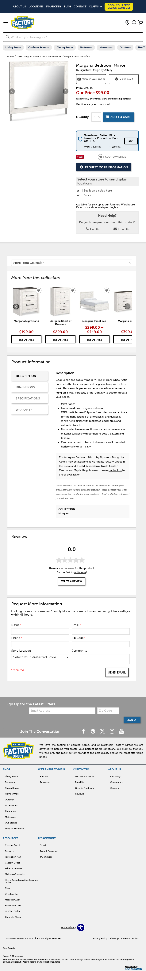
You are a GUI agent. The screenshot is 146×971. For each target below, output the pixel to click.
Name (16, 625)
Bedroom (86, 47)
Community (116, 782)
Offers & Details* (130, 938)
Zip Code (78, 638)
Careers (114, 788)
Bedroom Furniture (51, 56)
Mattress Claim (12, 899)
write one (80, 572)
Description (26, 376)
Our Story (115, 776)
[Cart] (140, 23)
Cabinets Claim (13, 917)
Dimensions (25, 387)
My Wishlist (46, 857)
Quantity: (83, 117)
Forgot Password (48, 851)
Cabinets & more (38, 47)
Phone (16, 638)
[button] (6, 22)
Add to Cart (120, 117)
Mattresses (106, 47)
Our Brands (11, 822)
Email (76, 625)
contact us (115, 470)
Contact (80, 6)
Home (10, 56)
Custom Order (12, 862)
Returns (44, 776)
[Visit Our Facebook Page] (83, 731)
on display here (102, 190)
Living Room (13, 47)
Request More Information (106, 167)
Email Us (123, 229)
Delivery (9, 851)
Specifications (28, 398)
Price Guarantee (13, 868)
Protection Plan (13, 857)
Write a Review (71, 581)
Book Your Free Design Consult (118, 7)
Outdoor (125, 47)
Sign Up (132, 720)
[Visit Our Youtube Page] (121, 731)
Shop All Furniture (14, 828)
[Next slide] (127, 306)
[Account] (134, 23)
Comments (80, 650)
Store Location (22, 650)
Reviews (79, 793)
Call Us (94, 229)
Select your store (90, 179)
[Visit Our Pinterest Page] (93, 731)
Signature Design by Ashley (96, 70)
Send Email (117, 672)
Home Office (12, 793)
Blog (67, 6)
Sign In (43, 845)
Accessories (11, 805)
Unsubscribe (11, 894)
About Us (19, 6)
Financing (53, 6)
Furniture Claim (13, 905)
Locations (36, 6)
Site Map (114, 938)
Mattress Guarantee (15, 874)
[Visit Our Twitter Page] (102, 731)
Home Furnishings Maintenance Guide (21, 881)
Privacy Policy (100, 938)
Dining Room (64, 47)
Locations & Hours (84, 776)
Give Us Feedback (84, 788)
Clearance (10, 811)
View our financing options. (116, 98)
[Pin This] (80, 158)
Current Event (12, 845)
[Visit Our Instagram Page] (112, 731)
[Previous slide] (16, 306)
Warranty (24, 409)
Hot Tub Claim (12, 911)
